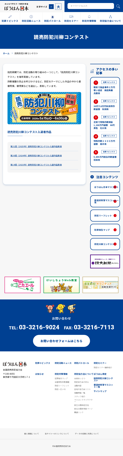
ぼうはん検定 (100, 374)
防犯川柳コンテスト (104, 244)
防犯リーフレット (103, 215)
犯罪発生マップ (102, 229)
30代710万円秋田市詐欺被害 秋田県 (104, 105)
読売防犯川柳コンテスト (103, 379)
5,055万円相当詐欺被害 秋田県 (105, 155)
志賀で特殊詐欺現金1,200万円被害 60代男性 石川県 (104, 122)
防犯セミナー (100, 363)
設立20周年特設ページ (83, 409)
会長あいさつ (79, 378)
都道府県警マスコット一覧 (106, 201)
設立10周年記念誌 (81, 405)
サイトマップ (100, 391)
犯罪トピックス (42, 363)
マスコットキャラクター (83, 400)
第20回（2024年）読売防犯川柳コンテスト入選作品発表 (36, 155)
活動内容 (78, 386)
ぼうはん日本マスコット (106, 187)
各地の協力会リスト (82, 389)
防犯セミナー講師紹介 (103, 367)
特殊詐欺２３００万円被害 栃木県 (104, 139)
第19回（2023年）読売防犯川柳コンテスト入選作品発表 (36, 164)
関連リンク (78, 412)
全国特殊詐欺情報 (62, 382)
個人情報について (31, 434)
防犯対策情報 (61, 374)
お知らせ (39, 374)
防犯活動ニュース (63, 363)
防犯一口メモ (60, 389)
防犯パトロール (81, 363)
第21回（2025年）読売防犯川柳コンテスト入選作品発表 (36, 146)
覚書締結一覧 (79, 393)
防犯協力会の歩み (81, 382)
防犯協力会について (84, 374)
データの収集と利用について (87, 434)
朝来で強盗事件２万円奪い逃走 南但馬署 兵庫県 (104, 88)
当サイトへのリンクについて (57, 434)
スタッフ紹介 (79, 396)
